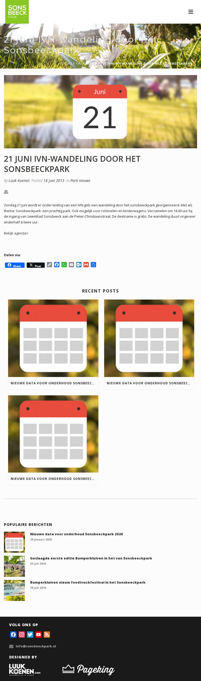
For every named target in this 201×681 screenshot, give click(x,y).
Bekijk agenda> (16, 233)
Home (67, 63)
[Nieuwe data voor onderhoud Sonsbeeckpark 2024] (149, 338)
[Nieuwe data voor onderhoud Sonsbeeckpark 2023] (53, 434)
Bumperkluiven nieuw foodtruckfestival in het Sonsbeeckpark (88, 582)
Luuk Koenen (19, 180)
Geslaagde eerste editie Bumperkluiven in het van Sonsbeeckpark (91, 558)
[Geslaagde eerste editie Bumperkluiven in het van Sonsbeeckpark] (14, 566)
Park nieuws (87, 63)
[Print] (8, 192)
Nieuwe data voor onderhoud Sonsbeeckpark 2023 (54, 478)
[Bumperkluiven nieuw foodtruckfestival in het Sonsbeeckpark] (14, 590)
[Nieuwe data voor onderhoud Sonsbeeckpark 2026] (53, 338)
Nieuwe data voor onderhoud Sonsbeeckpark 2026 (54, 383)
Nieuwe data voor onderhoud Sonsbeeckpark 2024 (150, 383)
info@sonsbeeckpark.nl (36, 646)
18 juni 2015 (53, 180)
